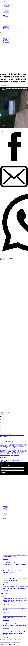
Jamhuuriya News (19, 449)
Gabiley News (14, 446)
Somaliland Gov (3, 452)
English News (6, 28)
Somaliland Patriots (12, 452)
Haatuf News (9, 447)
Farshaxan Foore (6, 446)
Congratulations (8, 5)
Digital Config (12, 644)
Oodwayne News (17, 450)
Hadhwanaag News (17, 447)
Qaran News (5, 1)
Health (6, 9)
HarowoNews (3, 449)
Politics (7, 12)
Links (4, 15)
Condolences (8, 4)
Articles (4, 2)
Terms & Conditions (16, 642)
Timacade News (20, 452)
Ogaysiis (7, 10)
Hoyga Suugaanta (10, 449)
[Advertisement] (14, 58)
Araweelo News (13, 444)
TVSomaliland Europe (20, 453)
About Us (5, 13)
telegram (12, 258)
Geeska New (3, 447)
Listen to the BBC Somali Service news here (9, 460)
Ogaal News (10, 450)
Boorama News (13, 445)
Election (7, 6)
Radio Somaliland (7, 451)
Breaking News (6, 26)
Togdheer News (11, 453)
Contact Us (5, 16)
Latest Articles (6, 25)
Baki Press (20, 444)
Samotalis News (15, 451)
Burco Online (20, 445)
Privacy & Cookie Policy (5, 642)
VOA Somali (3, 461)
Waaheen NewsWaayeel (5, 455)
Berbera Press (6, 445)
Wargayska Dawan (15, 455)
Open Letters (8, 11)
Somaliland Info (22, 451)
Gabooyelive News (22, 446)
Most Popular (5, 27)
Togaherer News (3, 453)
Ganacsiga (7, 7)
